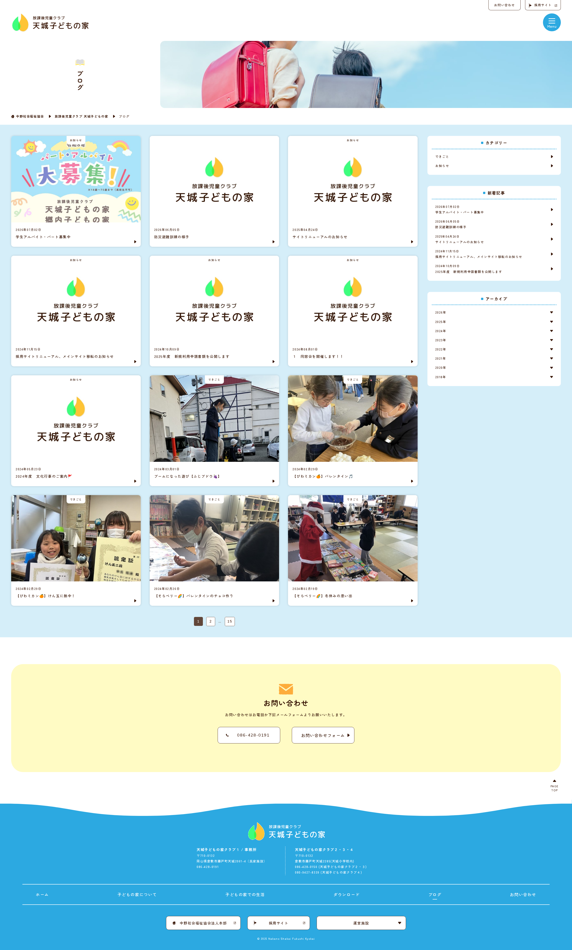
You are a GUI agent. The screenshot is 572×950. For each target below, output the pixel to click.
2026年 (440, 312)
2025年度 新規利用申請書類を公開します (468, 269)
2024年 (440, 331)
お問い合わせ (504, 5)
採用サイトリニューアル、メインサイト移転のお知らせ (478, 254)
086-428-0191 (253, 735)
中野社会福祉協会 (30, 116)
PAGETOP (555, 788)
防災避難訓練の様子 (452, 224)
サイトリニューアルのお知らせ (459, 239)
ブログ (435, 894)
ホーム (42, 894)
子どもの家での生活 (245, 894)
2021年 (440, 358)
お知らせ (442, 165)
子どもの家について (137, 894)
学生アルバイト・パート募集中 (459, 209)
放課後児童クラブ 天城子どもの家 (81, 116)
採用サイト (543, 5)
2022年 (440, 349)
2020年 (440, 367)
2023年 (440, 340)
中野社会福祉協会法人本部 (203, 923)
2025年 (440, 321)
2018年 (440, 377)
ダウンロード (346, 894)
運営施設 (361, 923)
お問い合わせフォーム (323, 735)
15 (229, 621)
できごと (442, 156)
